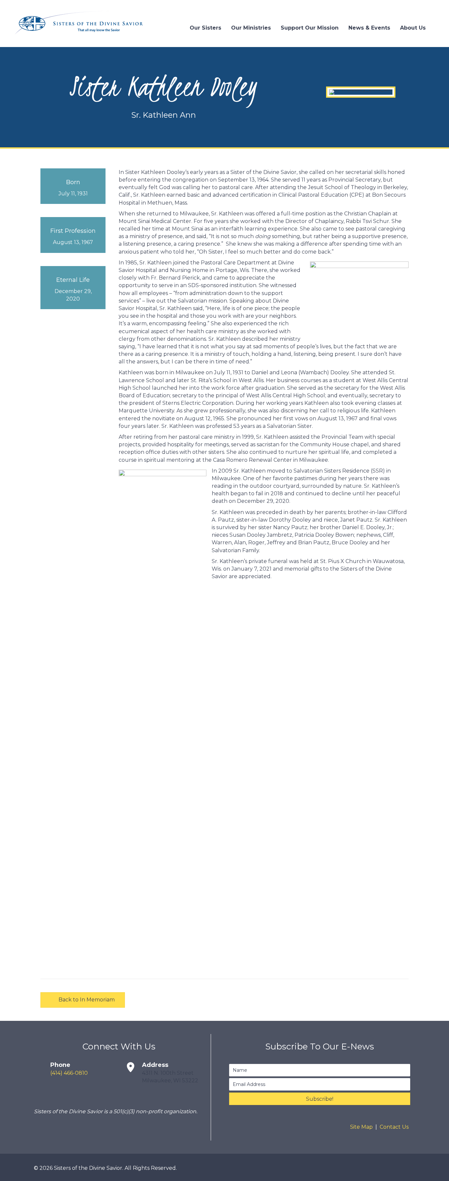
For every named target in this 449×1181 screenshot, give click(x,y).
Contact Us (394, 1127)
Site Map (361, 1127)
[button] (319, 1099)
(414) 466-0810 (69, 1073)
